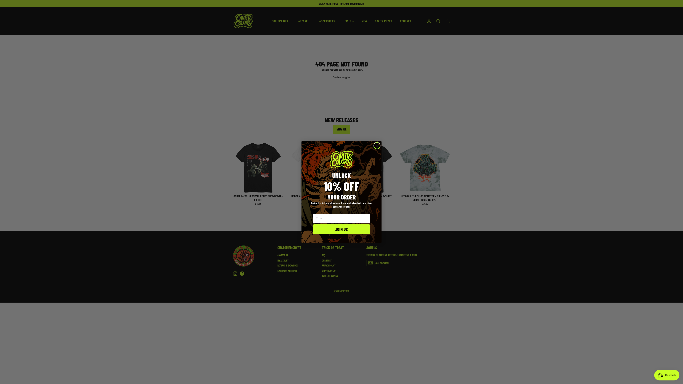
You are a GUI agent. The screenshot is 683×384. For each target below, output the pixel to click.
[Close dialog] (377, 146)
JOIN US (341, 229)
